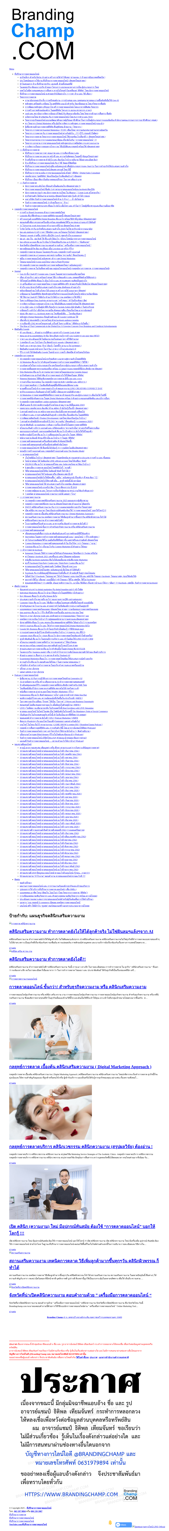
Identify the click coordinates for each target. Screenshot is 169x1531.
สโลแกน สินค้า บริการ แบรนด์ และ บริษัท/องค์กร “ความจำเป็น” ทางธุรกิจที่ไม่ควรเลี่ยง (59, 428)
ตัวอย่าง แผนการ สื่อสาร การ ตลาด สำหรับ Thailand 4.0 (45, 655)
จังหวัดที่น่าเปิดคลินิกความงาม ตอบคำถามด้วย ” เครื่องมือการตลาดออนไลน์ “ (55, 245)
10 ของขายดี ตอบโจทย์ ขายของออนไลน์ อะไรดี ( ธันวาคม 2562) (49, 833)
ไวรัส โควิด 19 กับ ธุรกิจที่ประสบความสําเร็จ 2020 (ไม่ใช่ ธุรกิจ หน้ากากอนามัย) (56, 229)
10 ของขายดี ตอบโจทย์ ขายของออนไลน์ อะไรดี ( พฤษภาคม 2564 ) (50, 774)
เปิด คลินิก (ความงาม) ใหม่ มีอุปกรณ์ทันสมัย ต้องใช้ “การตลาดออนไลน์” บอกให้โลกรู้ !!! (65, 510)
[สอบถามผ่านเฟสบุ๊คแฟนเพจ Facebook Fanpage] (124, 1527)
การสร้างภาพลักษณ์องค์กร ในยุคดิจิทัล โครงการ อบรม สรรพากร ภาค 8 (58, 110)
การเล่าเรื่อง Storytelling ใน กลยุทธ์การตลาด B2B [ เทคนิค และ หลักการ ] (53, 382)
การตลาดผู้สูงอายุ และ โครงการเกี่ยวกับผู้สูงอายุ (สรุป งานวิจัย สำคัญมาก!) (59, 491)
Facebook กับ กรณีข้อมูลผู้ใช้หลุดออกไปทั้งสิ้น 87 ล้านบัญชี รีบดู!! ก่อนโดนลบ (60, 573)
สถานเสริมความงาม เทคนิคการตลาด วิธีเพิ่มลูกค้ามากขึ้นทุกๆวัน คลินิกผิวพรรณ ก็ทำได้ (65, 517)
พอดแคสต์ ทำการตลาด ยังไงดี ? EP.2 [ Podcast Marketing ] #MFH (49, 718)
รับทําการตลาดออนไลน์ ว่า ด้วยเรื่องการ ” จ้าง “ (47, 202)
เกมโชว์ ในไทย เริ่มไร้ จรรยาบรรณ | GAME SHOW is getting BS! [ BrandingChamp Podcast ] (61, 724)
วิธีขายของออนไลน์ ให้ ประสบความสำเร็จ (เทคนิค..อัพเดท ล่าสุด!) (55, 484)
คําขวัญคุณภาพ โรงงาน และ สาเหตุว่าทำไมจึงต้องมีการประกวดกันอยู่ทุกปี (54, 606)
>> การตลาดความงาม (30, 497)
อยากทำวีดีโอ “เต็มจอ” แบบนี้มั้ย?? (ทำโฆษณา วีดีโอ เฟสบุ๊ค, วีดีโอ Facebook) (60, 579)
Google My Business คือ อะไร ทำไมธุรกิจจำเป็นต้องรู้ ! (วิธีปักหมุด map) (52, 629)
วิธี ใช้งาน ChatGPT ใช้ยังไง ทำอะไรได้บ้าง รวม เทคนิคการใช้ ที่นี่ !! (51, 297)
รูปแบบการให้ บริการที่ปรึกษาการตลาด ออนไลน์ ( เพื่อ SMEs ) (48, 889)
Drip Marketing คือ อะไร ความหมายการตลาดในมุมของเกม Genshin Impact (54, 372)
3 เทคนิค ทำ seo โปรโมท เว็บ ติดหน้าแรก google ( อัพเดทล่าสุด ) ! (49, 342)
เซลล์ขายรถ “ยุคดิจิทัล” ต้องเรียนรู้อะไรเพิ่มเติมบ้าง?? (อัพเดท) (53, 176)
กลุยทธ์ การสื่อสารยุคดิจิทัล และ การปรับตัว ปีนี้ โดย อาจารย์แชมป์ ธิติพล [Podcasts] (58, 728)
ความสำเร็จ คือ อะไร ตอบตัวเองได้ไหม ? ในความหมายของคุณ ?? (50, 662)
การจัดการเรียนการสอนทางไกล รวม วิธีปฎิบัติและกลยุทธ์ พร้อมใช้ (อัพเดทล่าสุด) (62, 146)
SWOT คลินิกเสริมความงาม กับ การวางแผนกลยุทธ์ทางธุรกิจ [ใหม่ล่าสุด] (58, 507)
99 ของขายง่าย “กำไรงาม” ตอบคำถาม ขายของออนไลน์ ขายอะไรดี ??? (52, 876)
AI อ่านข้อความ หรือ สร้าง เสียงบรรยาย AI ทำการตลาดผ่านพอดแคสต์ (52, 682)
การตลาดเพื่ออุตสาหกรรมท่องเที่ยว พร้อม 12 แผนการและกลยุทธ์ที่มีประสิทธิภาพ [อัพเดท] (61, 369)
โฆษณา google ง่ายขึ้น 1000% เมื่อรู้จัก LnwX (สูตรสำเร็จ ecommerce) (51, 235)
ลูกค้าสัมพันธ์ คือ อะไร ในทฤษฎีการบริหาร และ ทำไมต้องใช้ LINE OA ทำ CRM (56, 639)
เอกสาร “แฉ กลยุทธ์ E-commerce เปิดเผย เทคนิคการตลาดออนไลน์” (50, 902)
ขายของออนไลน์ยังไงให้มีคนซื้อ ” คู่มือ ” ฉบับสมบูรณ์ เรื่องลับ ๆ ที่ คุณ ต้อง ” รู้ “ (61, 477)
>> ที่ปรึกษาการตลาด (29, 150)
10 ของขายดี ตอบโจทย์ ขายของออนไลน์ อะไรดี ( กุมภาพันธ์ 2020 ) (50, 823)
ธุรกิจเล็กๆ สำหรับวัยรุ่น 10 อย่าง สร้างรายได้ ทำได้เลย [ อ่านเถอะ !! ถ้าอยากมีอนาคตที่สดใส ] (62, 77)
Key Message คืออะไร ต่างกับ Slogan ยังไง (38, 596)
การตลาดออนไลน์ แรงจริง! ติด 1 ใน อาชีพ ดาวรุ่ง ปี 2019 (51, 487)
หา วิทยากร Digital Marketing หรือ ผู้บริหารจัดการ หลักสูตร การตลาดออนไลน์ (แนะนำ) (64, 123)
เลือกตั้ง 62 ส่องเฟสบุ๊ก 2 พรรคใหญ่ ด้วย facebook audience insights (49, 320)
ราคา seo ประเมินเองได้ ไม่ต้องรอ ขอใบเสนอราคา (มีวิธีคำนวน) (49, 339)
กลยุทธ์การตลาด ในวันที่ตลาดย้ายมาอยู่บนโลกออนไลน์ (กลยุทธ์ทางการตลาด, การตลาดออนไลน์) (65, 268)
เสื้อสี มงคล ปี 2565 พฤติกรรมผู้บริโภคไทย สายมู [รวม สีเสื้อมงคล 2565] (52, 405)
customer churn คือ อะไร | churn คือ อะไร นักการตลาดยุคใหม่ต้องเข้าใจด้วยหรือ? (56, 635)
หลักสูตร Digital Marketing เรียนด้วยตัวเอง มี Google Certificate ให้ (49, 317)
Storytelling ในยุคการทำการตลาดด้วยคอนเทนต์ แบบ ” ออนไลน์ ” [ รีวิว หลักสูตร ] (62, 537)
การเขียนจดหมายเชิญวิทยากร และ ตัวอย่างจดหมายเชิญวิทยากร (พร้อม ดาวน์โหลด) (58, 896)
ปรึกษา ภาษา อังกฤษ (29, 668)
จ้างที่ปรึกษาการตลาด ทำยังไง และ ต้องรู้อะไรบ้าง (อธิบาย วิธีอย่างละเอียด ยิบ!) (61, 160)
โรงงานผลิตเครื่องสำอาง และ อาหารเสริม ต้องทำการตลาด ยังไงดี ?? (56, 523)
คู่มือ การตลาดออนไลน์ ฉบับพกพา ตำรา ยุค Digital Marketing (47, 258)
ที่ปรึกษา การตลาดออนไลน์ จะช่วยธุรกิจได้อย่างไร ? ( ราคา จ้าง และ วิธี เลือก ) (56, 94)
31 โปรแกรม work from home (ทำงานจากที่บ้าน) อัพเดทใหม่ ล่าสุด (50, 225)
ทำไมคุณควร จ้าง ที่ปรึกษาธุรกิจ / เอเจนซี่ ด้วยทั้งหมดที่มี (46, 84)
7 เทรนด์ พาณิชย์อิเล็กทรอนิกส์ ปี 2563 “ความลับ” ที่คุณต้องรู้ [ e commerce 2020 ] (56, 421)
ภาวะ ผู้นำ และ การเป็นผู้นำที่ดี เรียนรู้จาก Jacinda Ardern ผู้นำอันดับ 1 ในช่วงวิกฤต (57, 307)
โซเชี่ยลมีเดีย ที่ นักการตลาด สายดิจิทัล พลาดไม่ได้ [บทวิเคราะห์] (49, 688)
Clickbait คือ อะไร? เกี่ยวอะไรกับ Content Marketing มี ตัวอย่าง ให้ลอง (56, 547)
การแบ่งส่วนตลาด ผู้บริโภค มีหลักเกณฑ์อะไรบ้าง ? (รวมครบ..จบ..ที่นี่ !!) (52, 632)
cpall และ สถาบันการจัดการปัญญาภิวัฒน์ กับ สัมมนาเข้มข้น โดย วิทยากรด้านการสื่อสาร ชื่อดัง (68, 113)
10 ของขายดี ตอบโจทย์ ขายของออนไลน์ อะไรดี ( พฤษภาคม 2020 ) (50, 813)
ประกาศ (93, 1357)
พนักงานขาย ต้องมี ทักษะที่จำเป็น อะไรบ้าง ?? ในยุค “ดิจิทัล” (47, 438)
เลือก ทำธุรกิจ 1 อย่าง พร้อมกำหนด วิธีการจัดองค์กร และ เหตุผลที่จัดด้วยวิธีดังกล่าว (58, 277)
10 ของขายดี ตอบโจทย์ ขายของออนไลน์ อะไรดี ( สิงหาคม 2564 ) (49, 764)
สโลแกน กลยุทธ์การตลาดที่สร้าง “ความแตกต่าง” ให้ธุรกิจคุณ (48, 642)
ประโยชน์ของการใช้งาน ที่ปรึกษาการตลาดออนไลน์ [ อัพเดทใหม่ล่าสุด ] (53, 80)
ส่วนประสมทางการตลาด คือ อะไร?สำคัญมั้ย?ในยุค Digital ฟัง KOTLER (52, 649)
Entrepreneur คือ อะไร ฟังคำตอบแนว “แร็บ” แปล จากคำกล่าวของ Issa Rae (53, 695)
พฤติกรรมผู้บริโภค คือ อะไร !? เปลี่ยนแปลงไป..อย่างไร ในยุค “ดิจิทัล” (51, 434)
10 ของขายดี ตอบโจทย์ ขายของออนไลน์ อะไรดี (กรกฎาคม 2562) (50, 850)
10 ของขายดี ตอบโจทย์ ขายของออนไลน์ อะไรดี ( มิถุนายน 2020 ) (49, 810)
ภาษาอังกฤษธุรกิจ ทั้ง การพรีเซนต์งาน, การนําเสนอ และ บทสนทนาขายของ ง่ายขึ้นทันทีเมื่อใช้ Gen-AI (72, 100)
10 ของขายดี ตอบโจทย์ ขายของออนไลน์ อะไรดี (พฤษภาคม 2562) (50, 856)
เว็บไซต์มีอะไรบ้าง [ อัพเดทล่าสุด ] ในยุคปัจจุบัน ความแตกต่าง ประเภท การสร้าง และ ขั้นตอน (67, 458)
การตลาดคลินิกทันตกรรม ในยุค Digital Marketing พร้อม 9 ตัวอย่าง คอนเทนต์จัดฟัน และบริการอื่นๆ (65, 398)
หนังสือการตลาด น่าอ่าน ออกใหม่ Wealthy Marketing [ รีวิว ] (47, 692)
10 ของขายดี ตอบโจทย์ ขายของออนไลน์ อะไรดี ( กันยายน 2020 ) (49, 800)
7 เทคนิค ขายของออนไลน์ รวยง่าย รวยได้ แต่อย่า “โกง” (50, 494)
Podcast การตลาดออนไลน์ (26, 675)
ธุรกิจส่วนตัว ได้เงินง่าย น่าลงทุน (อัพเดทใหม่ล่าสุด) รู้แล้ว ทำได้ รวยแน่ (57, 196)
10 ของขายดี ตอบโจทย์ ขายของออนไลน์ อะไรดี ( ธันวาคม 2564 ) (49, 751)
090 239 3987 (36, 1511)
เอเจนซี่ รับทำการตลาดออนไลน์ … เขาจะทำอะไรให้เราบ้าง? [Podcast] (52, 741)
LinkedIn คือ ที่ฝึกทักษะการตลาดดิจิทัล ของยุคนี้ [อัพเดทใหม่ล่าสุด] (50, 216)
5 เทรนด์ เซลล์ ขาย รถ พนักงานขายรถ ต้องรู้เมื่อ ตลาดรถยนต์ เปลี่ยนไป (52, 411)
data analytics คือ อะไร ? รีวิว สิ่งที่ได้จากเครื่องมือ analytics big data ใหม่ (51, 612)
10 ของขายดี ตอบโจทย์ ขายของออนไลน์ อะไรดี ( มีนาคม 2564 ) (49, 780)
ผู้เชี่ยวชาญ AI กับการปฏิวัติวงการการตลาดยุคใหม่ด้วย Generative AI (51, 678)
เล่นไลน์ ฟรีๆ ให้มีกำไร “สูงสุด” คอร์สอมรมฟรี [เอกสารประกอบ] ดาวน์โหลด (54, 906)
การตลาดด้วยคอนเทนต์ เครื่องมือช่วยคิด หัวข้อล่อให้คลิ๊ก (46, 441)
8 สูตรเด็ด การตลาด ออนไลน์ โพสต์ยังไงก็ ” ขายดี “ (48, 467)
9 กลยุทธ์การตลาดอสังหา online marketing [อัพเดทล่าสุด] (45, 402)
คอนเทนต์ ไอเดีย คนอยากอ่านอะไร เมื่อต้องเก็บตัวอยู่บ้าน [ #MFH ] (50, 705)
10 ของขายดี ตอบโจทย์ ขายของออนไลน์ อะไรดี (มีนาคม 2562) (48, 863)
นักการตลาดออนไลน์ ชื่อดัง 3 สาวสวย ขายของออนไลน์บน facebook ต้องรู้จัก (60, 189)
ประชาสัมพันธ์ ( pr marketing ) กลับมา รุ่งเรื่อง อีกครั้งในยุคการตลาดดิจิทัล (53, 425)
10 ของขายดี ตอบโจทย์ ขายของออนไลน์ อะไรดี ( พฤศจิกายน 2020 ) (51, 794)
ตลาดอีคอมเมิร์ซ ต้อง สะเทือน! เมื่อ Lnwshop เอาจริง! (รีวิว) (47, 249)
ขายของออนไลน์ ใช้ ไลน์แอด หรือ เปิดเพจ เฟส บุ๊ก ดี (49, 474)
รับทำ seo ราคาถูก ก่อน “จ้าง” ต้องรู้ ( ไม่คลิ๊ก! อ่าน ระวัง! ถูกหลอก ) (50, 346)
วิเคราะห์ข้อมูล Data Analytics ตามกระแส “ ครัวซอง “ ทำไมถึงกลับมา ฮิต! (53, 300)
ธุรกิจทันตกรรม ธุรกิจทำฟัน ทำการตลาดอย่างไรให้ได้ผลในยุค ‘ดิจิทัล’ (52, 375)
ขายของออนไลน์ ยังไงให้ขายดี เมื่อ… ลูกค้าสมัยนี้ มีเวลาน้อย (53, 481)
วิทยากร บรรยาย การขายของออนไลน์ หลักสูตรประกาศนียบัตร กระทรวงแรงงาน (62, 143)
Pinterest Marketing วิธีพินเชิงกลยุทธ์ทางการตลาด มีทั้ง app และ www (51, 378)
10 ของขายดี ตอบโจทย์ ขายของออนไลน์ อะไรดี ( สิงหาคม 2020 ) (49, 804)
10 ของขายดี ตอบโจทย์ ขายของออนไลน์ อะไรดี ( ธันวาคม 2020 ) (49, 790)
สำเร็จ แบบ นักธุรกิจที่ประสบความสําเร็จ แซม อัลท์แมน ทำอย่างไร (50, 287)
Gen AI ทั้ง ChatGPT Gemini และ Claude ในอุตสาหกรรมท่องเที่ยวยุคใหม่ (52, 274)
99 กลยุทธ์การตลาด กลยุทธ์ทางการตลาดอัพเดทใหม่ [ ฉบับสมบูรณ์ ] (51, 265)
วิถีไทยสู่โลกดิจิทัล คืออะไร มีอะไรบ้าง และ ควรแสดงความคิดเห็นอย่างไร (53, 281)
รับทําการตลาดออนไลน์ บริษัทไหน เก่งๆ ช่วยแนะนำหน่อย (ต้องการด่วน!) (53, 738)
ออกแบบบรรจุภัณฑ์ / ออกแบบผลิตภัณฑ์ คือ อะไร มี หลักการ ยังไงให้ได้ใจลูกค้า (56, 431)
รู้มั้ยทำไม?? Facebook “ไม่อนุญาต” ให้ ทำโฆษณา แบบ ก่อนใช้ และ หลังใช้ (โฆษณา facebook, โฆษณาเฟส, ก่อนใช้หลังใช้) (80, 576)
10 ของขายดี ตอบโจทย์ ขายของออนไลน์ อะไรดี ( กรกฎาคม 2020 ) (50, 807)
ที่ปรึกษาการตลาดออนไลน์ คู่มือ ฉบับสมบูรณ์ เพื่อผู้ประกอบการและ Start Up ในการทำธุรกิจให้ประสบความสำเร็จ (76, 166)
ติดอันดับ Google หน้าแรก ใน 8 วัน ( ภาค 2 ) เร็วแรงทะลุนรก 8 (48, 349)
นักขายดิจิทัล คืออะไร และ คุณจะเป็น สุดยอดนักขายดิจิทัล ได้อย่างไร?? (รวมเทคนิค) (58, 622)
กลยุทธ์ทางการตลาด (24, 355)
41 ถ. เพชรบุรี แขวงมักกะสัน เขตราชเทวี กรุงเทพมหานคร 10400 (84, 1317)
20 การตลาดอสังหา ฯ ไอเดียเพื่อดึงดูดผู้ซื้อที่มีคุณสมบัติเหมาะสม (49, 385)
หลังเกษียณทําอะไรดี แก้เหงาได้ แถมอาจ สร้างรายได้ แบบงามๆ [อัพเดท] (53, 290)
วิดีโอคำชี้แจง (82, 1357)
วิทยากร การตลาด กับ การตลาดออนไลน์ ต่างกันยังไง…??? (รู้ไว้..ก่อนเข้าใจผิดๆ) (61, 133)
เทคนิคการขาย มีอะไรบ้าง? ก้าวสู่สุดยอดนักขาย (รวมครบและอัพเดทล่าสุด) (54, 619)
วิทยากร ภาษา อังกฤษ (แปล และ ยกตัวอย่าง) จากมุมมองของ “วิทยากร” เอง (54, 616)
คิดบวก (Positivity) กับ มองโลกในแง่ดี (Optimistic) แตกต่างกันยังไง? (50, 721)
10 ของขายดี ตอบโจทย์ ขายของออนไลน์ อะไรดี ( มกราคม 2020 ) (49, 827)
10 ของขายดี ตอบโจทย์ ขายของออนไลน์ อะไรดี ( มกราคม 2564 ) (49, 787)
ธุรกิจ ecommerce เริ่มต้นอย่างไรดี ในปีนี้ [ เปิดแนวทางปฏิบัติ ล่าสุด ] (50, 392)
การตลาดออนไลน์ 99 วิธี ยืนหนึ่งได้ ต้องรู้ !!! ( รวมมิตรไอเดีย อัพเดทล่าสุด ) (54, 448)
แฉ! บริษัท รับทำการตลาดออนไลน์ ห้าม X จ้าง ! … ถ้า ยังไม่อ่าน (54, 199)
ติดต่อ (17, 879)
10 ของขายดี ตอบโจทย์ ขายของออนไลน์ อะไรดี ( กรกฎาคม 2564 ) (50, 767)
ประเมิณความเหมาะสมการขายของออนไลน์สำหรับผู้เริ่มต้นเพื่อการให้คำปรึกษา (56, 899)
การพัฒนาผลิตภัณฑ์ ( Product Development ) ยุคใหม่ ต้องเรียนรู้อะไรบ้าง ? (53, 418)
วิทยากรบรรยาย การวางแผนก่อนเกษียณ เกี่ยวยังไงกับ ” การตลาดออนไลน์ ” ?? (61, 140)
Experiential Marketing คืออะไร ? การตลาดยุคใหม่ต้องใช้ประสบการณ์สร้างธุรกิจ (56, 659)
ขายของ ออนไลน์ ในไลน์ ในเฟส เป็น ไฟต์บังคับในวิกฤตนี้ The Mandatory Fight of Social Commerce (64, 711)
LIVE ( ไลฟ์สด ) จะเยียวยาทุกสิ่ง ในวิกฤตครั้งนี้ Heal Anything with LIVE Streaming (56, 708)
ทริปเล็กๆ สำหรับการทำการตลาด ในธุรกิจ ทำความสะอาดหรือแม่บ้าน (52, 665)
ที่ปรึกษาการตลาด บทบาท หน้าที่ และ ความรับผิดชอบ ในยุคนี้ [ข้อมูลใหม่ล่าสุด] (61, 156)
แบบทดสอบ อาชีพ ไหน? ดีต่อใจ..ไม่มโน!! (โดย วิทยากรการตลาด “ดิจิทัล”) (54, 893)
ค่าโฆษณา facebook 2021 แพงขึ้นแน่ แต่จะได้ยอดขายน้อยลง (52, 556)
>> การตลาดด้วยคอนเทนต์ (32, 530)
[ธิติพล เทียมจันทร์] (110, 1527)
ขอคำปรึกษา (26, 883)
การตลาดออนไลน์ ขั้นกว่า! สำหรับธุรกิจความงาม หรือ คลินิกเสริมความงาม (60, 527)
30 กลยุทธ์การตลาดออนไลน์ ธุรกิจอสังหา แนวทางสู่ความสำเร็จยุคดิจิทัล (53, 359)
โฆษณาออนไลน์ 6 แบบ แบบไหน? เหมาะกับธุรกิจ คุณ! (44, 262)
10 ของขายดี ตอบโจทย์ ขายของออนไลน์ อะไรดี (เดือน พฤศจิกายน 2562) (53, 836)
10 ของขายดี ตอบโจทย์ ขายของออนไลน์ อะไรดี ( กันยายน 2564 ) (49, 761)
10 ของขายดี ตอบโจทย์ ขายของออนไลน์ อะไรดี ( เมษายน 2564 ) (49, 777)
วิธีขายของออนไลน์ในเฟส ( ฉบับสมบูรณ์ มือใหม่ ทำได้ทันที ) (53, 570)
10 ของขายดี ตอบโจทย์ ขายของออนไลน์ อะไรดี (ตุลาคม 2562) (48, 840)
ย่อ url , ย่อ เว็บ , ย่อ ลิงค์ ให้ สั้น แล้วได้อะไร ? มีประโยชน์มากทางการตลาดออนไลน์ (58, 239)
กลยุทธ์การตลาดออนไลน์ (26, 209)
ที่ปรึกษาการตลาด (17, 1514)
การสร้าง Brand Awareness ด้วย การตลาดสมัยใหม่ (42, 212)
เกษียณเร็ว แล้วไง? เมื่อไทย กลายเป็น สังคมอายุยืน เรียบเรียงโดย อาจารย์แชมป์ (56, 310)
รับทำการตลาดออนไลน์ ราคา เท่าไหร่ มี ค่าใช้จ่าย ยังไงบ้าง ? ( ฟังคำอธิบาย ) (55, 731)
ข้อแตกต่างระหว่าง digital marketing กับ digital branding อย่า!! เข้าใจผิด (51, 589)
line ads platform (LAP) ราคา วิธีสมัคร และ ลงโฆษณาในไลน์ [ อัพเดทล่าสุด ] (54, 232)
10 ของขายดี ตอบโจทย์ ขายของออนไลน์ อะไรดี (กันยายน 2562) (49, 843)
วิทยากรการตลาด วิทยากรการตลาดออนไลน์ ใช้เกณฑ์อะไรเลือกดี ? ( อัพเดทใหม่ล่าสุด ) (65, 136)
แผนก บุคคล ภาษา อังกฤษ (32, 672)
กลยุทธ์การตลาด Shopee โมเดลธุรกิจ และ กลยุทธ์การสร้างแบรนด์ (50, 252)
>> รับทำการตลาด (28, 183)
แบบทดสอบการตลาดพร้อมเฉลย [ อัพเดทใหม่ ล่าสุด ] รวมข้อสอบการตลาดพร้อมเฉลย (59, 609)
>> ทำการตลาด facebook (31, 550)
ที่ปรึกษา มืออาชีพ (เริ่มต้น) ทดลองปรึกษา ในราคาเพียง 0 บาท (53, 179)
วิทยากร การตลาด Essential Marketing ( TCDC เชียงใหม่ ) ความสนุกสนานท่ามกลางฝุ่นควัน (66, 130)
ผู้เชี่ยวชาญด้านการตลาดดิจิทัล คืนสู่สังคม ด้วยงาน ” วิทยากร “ (53, 127)
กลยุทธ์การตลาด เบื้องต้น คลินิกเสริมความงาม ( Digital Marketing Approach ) (59, 514)
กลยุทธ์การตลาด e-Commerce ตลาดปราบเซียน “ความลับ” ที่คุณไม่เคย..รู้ (53, 255)
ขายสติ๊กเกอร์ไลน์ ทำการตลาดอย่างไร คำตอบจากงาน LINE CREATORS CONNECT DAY (61, 388)
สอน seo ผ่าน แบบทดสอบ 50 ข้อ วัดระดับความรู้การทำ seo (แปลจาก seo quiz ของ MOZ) (59, 336)
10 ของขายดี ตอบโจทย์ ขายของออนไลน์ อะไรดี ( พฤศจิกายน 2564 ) (51, 754)
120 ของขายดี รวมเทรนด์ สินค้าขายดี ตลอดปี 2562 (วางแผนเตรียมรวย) (52, 830)
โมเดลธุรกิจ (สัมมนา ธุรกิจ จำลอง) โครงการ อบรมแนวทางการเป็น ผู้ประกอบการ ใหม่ (59, 87)
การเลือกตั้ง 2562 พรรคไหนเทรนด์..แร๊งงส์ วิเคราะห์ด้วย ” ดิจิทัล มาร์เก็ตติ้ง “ (54, 323)
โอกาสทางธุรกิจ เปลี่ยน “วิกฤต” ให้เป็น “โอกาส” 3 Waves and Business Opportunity (57, 701)
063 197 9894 (20, 1511)
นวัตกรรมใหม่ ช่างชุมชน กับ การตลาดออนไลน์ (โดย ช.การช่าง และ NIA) (59, 117)
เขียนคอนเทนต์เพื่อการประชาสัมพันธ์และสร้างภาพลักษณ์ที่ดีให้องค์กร (57, 533)
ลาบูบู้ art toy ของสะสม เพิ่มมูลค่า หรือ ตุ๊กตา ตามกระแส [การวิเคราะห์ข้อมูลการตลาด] (59, 748)
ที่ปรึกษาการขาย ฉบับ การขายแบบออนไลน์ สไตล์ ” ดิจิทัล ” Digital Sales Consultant (62, 173)
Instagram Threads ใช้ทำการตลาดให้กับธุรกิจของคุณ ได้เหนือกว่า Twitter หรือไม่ (61, 553)
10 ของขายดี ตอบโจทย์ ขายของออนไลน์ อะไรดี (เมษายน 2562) (49, 860)
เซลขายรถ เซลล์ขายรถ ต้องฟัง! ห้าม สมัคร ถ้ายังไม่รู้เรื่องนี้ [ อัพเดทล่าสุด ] (54, 408)
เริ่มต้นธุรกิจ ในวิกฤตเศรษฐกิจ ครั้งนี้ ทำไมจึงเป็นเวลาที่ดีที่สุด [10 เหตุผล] (53, 715)
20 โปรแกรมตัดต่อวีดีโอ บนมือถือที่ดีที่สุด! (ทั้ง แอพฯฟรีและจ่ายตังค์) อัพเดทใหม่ (61, 540)
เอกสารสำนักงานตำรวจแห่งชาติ (114, 1357)
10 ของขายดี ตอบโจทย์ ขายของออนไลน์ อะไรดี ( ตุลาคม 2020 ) (49, 797)
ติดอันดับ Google (22, 329)
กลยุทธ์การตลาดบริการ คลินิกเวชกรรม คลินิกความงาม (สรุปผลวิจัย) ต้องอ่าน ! (81, 1146)
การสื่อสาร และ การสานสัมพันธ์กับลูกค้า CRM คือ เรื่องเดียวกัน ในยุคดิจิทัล (54, 415)
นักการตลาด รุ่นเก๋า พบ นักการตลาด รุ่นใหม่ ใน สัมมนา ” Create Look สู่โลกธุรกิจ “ (63, 193)
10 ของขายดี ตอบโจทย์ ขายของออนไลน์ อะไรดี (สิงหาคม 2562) (49, 846)
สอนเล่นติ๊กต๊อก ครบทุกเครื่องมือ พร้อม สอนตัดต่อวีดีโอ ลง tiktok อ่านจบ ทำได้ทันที (58, 222)
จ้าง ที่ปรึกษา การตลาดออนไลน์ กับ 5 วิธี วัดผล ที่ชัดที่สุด (50, 163)
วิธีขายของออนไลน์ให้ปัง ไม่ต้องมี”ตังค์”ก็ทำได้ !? (47, 471)
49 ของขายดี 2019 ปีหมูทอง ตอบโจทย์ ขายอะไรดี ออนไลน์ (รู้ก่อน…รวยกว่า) (55, 873)
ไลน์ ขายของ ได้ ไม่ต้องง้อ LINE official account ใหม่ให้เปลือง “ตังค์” (56, 461)
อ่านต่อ (12, 948)
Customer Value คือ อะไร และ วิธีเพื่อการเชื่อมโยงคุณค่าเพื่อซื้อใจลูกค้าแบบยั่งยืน (56, 603)
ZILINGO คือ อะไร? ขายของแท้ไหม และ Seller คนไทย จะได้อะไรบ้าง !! (57, 464)
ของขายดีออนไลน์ (23, 744)
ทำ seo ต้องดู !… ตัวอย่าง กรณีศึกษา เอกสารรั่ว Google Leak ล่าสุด (50, 332)
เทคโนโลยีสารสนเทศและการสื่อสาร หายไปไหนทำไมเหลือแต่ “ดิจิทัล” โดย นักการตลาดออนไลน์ (64, 90)
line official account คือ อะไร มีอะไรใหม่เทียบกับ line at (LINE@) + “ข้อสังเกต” (55, 242)
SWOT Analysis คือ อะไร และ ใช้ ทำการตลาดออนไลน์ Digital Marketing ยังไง (55, 626)
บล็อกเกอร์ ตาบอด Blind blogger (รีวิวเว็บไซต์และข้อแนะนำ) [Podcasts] (51, 734)
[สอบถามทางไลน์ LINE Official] (148, 1527)
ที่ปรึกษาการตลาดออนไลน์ (27, 74)
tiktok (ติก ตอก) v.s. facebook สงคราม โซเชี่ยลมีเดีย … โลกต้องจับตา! (51, 314)
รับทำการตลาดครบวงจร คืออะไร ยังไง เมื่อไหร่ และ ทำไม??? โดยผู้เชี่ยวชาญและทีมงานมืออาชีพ (69, 206)
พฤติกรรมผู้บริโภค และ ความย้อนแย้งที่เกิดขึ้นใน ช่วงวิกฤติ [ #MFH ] (51, 698)
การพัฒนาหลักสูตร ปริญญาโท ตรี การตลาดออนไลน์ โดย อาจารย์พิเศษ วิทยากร (61, 107)
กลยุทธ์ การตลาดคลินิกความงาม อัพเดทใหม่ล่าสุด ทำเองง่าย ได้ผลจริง (57, 504)
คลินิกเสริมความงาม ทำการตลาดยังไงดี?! (44, 520)
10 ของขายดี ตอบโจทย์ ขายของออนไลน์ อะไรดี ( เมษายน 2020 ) (49, 817)
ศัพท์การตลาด (21, 586)
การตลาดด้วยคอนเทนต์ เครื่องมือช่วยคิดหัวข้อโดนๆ (44, 444)
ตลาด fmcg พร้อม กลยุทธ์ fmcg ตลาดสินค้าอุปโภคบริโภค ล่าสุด (49, 645)
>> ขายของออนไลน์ (29, 454)
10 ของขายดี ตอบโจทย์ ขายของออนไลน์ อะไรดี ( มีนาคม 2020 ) (49, 820)
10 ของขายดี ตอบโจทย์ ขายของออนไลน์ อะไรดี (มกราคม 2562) (49, 869)
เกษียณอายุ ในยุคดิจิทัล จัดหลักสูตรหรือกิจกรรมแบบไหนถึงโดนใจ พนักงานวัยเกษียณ (59, 294)
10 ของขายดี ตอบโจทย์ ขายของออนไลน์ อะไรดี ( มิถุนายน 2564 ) (49, 771)
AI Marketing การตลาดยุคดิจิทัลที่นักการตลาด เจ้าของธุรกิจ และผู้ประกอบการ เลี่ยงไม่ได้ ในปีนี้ (63, 395)
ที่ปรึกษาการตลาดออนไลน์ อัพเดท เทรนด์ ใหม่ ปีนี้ (48, 169)
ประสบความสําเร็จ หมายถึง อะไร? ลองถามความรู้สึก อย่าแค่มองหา (51, 599)
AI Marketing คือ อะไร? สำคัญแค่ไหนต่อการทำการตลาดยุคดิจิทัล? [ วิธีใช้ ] (54, 362)
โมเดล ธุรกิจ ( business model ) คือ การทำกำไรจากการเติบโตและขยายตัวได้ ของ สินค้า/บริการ (63, 652)
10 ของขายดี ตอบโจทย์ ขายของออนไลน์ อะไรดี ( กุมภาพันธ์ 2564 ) (50, 784)
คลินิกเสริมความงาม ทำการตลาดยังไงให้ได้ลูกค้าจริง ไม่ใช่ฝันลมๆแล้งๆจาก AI (81, 931)
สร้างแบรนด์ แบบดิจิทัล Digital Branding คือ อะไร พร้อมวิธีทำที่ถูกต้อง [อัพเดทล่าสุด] (58, 219)
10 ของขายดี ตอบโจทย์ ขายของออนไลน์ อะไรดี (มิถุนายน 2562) (49, 853)
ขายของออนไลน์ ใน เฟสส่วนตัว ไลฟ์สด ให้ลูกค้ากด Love (51, 566)
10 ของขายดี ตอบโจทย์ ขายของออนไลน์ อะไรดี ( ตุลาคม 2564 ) (49, 757)
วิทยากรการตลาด (28, 97)
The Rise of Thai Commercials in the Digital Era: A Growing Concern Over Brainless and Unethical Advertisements (68, 326)
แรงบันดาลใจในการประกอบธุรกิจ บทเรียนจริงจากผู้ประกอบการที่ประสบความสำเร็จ (58, 365)
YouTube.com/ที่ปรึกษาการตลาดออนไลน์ (28, 1524)
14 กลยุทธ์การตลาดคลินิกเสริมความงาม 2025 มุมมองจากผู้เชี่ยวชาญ (56, 500)
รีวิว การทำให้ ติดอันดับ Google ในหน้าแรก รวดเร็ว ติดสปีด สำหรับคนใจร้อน (55, 352)
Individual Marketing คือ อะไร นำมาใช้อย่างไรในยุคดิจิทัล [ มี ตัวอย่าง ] (52, 593)
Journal (18, 271)
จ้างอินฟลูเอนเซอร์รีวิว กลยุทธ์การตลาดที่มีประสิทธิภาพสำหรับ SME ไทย (53, 685)
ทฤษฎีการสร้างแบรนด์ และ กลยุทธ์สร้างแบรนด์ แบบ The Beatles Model (52, 451)
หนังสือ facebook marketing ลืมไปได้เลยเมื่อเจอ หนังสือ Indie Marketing (56, 560)
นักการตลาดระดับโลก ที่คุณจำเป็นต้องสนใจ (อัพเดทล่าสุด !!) (53, 186)
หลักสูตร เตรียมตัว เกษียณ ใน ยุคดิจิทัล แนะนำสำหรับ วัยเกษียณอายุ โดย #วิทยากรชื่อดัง (65, 104)
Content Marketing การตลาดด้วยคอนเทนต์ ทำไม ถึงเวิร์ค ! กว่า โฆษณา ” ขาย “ (61, 543)
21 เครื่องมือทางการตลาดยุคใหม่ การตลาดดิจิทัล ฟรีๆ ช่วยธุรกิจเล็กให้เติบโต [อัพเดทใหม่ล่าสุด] (63, 284)
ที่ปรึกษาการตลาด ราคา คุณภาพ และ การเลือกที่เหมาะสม (52, 153)
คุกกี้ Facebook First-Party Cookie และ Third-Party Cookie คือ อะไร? (54, 563)
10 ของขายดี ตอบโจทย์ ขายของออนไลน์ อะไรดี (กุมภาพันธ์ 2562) (50, 866)
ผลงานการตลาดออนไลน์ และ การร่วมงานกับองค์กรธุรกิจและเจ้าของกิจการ (55, 886)
